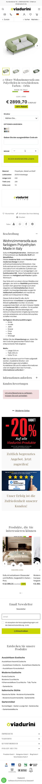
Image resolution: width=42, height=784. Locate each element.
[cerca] (3, 9)
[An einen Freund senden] (14, 224)
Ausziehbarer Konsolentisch (13, 668)
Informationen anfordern (17, 377)
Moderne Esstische (11, 672)
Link (26, 625)
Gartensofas (33, 706)
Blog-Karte (33, 754)
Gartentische (7, 686)
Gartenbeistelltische (10, 709)
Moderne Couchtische (10, 679)
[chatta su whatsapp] (3, 780)
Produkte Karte (8, 754)
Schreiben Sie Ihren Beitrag (28, 213)
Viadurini (7, 738)
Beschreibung (11, 233)
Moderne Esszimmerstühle (13, 698)
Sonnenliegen (7, 706)
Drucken (22, 217)
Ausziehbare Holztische (12, 665)
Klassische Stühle (8, 694)
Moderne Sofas (22, 410)
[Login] (24, 14)
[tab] (21, 234)
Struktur (7, 114)
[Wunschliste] (21, 565)
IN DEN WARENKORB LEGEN (21, 159)
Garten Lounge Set (20, 706)
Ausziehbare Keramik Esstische (14, 661)
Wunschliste (9, 213)
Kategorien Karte (22, 754)
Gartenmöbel (8, 702)
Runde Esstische (8, 676)
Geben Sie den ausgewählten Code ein (21, 137)
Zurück (6, 19)
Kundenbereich (10, 743)
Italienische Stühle (11, 690)
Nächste (34, 19)
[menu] (39, 9)
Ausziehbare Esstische (13, 657)
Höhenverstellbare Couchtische (14, 682)
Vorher (27, 19)
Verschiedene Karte (20, 757)
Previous (4, 46)
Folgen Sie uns (9, 748)
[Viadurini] (21, 9)
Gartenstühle (29, 698)
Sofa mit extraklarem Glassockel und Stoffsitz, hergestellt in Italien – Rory (17, 578)
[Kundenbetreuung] (11, 14)
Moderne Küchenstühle (25, 694)
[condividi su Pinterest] (32, 224)
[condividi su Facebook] (26, 224)
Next (37, 46)
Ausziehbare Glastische (31, 665)
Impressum (7, 734)
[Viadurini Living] (21, 198)
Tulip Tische (31, 682)
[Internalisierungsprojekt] (16, 765)
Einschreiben (22, 631)
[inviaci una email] (5, 14)
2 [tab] (24, 595)
